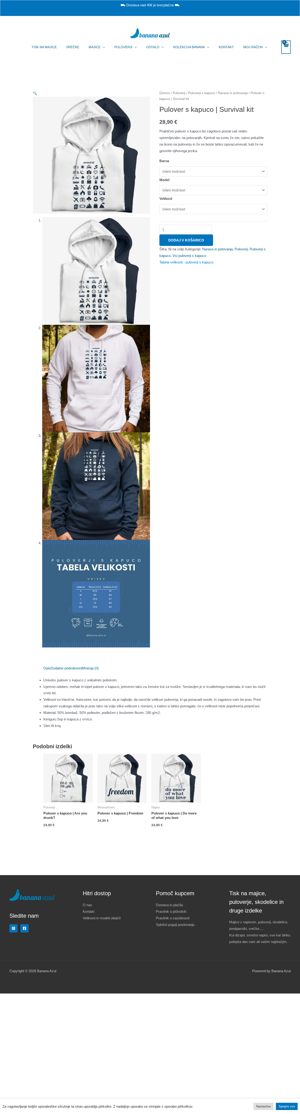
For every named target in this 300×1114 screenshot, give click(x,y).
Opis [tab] (47, 668)
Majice (95, 47)
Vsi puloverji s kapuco (189, 256)
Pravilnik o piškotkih (171, 911)
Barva (164, 161)
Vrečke (72, 47)
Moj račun (253, 47)
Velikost (165, 199)
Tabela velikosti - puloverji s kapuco (186, 262)
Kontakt (226, 47)
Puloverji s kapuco (201, 93)
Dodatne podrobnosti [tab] (66, 668)
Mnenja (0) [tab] (90, 668)
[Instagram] (13, 928)
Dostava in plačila (169, 905)
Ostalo (152, 47)
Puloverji (123, 47)
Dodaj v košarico (186, 240)
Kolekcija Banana (189, 47)
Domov (164, 93)
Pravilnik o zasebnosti (172, 918)
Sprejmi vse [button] (287, 1106)
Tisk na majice (44, 47)
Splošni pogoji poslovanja (175, 925)
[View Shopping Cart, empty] (286, 47)
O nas (87, 905)
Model (164, 180)
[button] (35, 93)
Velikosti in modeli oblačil (101, 918)
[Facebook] (24, 928)
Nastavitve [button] (263, 1106)
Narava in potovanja (233, 93)
